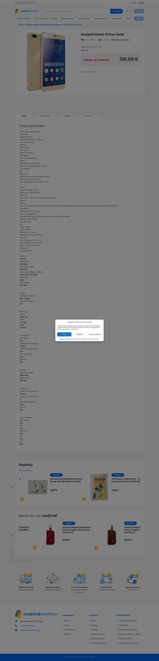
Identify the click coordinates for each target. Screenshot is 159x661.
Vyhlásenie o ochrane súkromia (89, 339)
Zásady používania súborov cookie (70, 339)
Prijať (64, 334)
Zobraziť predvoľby (94, 334)
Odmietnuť (79, 334)
